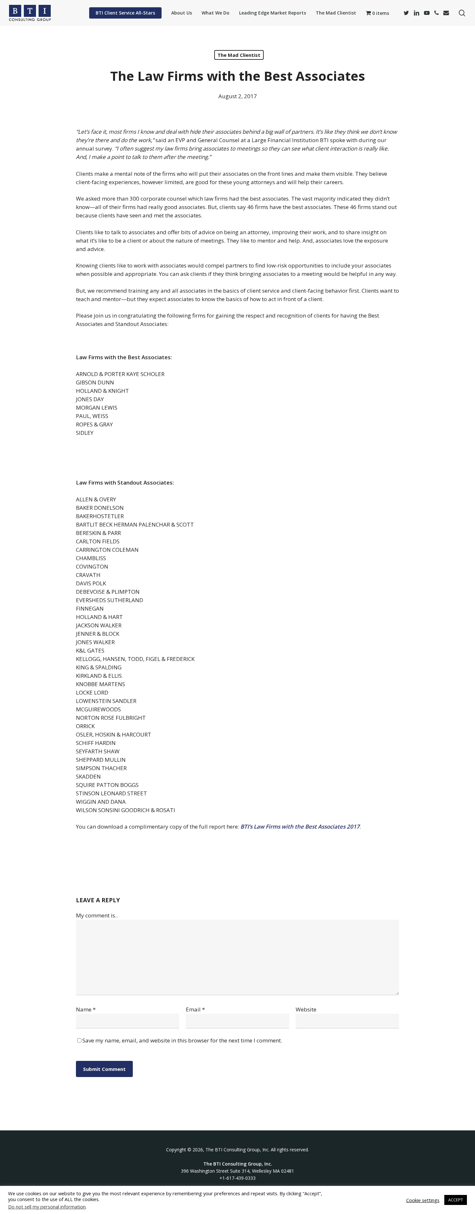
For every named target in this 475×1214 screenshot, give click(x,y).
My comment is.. (97, 915)
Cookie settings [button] (422, 1200)
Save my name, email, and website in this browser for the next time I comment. (182, 1040)
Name (86, 1009)
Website (306, 1009)
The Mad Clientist (238, 55)
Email (195, 1009)
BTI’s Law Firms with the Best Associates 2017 (300, 826)
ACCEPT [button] (455, 1200)
